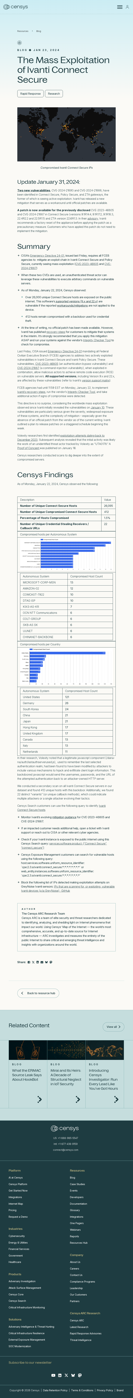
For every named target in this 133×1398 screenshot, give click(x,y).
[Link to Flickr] (51, 962)
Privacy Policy (105, 1390)
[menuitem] (36, 1193)
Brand (120, 1390)
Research (54, 93)
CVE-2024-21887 (28, 368)
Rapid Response (30, 93)
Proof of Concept (28, 448)
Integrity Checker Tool (97, 340)
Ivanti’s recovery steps (31, 392)
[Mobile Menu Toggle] (119, 7)
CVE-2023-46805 (87, 264)
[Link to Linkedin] (59, 1375)
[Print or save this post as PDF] (19, 43)
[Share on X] (33, 962)
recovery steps (55, 332)
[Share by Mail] (42, 962)
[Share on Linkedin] (37, 962)
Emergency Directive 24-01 (47, 255)
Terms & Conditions (82, 1390)
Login (127, 7)
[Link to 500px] (46, 962)
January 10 (97, 407)
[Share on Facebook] (29, 962)
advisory (92, 218)
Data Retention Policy (55, 1390)
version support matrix (95, 380)
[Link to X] (66, 1375)
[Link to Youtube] (53, 1375)
